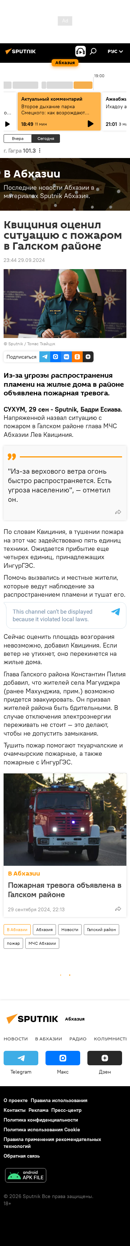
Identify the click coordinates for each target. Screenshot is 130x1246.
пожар (13, 943)
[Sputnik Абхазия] (22, 54)
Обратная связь (22, 1156)
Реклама (38, 1110)
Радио (78, 1038)
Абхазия (44, 929)
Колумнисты (112, 1038)
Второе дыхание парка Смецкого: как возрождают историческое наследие (53, 112)
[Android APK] (25, 1176)
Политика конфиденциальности (41, 1119)
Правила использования (59, 1100)
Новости (69, 929)
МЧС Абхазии (42, 943)
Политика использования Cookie (42, 1129)
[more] (118, 512)
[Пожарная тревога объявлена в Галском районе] (65, 819)
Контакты (15, 1110)
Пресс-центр (66, 1110)
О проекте (16, 1100)
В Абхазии (24, 873)
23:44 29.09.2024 (24, 260)
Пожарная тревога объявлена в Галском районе (64, 889)
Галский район (101, 929)
